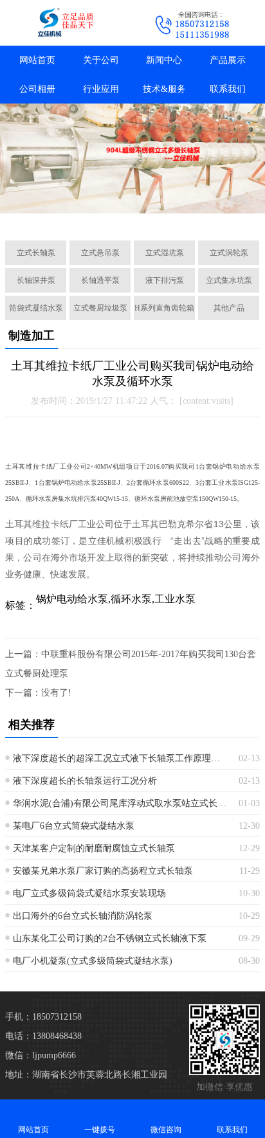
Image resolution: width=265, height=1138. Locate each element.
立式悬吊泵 (100, 252)
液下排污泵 (164, 280)
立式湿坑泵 (164, 252)
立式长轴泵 (36, 252)
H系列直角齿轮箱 (164, 307)
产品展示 (228, 60)
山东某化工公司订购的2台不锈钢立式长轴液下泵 (109, 938)
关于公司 (101, 60)
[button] (72, 216)
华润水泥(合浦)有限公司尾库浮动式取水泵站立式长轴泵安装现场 (121, 803)
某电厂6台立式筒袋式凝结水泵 (73, 826)
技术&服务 (164, 89)
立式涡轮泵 (229, 252)
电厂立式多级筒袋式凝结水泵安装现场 (89, 893)
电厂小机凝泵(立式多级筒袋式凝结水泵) (92, 961)
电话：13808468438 (43, 1036)
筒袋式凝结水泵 (36, 307)
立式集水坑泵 (229, 280)
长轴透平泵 (100, 280)
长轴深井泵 (36, 280)
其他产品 (229, 307)
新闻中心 (164, 60)
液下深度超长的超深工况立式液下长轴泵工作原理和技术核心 (121, 758)
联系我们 (228, 89)
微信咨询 (166, 1129)
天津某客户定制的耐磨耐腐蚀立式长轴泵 (94, 848)
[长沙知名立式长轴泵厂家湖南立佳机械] (66, 23)
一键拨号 (99, 1129)
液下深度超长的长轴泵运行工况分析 (85, 781)
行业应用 (101, 89)
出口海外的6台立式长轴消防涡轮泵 (82, 916)
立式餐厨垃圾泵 (100, 307)
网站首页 (37, 60)
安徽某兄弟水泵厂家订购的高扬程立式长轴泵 (103, 871)
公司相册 (37, 89)
